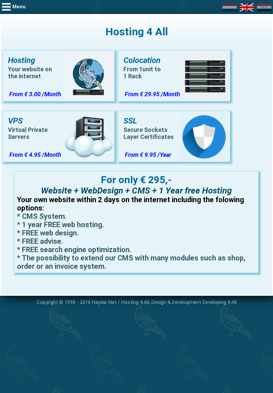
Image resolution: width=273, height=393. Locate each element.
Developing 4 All (219, 302)
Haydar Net (104, 302)
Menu (19, 7)
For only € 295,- (136, 180)
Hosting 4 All (135, 302)
